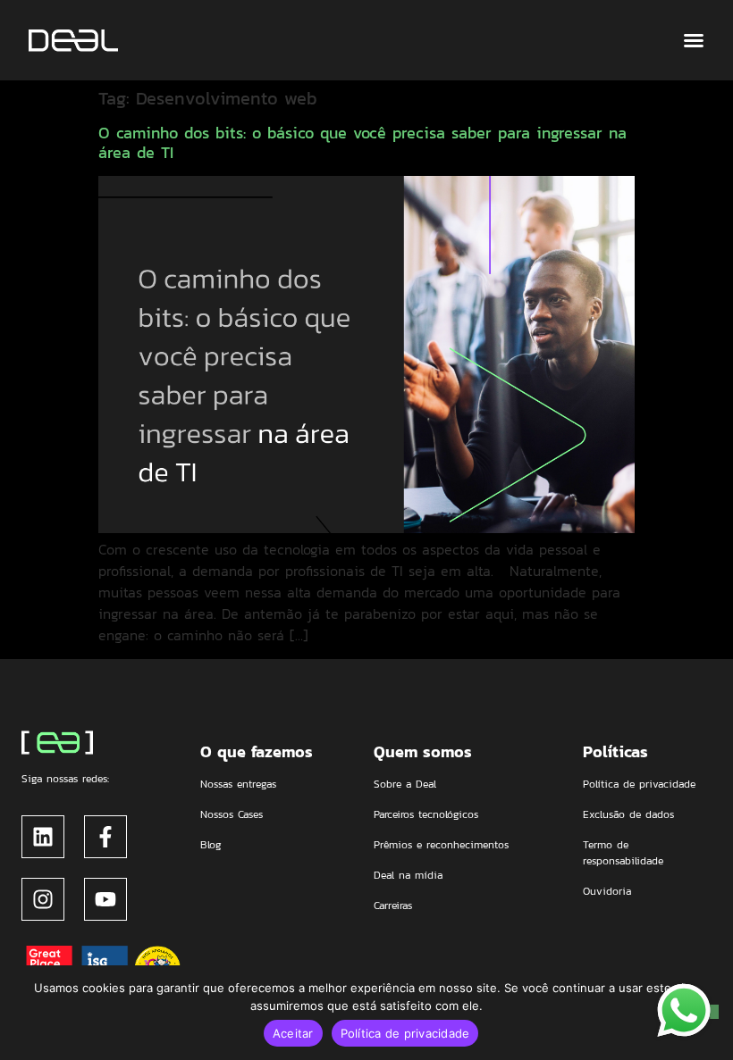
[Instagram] (42, 899)
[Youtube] (105, 899)
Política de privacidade (405, 1033)
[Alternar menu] (693, 40)
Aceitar (293, 1033)
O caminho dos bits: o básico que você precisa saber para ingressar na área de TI (362, 142)
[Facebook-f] (105, 836)
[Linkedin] (42, 836)
